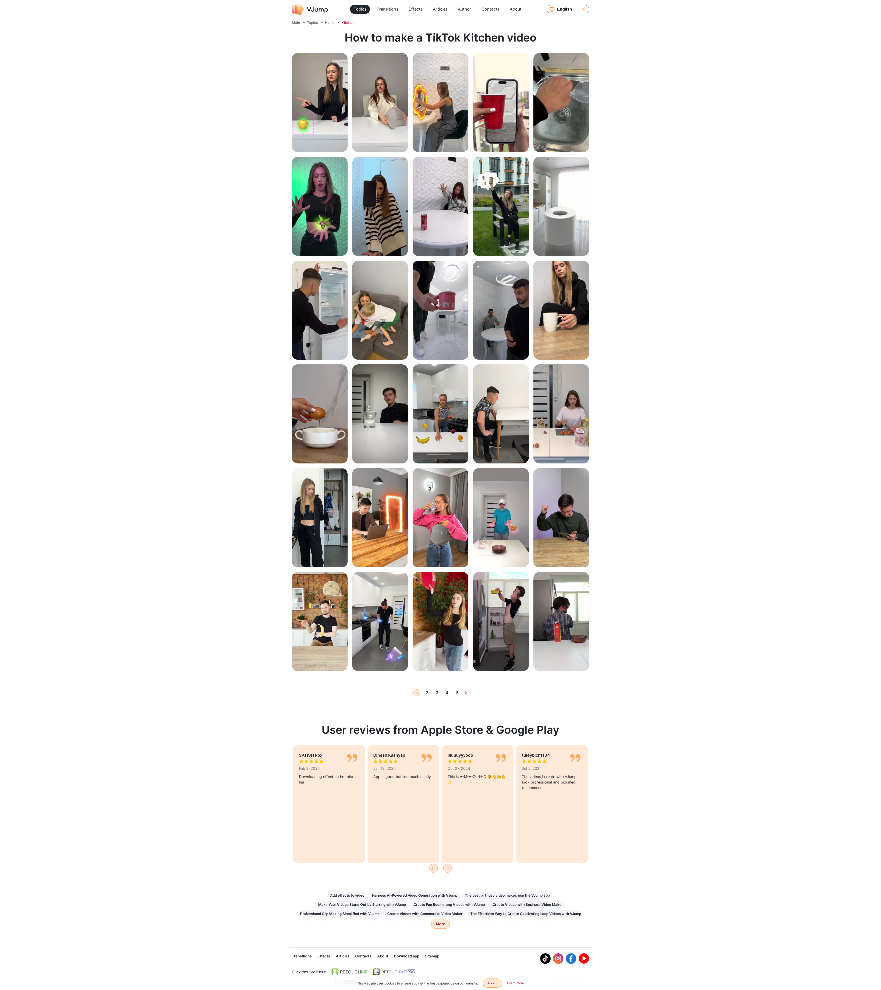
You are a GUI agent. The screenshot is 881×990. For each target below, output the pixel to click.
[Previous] (433, 868)
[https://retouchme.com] (349, 971)
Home (330, 22)
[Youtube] (584, 958)
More (440, 924)
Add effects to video (347, 895)
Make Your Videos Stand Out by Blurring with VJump (362, 904)
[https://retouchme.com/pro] (394, 971)
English (564, 9)
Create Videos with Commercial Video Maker (425, 914)
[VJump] (310, 9)
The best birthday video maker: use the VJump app (507, 895)
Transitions (387, 9)
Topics (360, 9)
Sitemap (432, 956)
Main (296, 22)
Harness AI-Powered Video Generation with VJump (414, 895)
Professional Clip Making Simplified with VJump (339, 914)
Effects (416, 9)
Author (464, 9)
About (515, 9)
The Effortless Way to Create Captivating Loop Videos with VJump (525, 914)
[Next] (465, 692)
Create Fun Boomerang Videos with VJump (449, 904)
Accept (492, 983)
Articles (440, 9)
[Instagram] (558, 958)
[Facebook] (571, 958)
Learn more (320, 143)
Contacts (490, 9)
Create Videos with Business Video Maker (528, 904)
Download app (406, 956)
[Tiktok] (545, 958)
